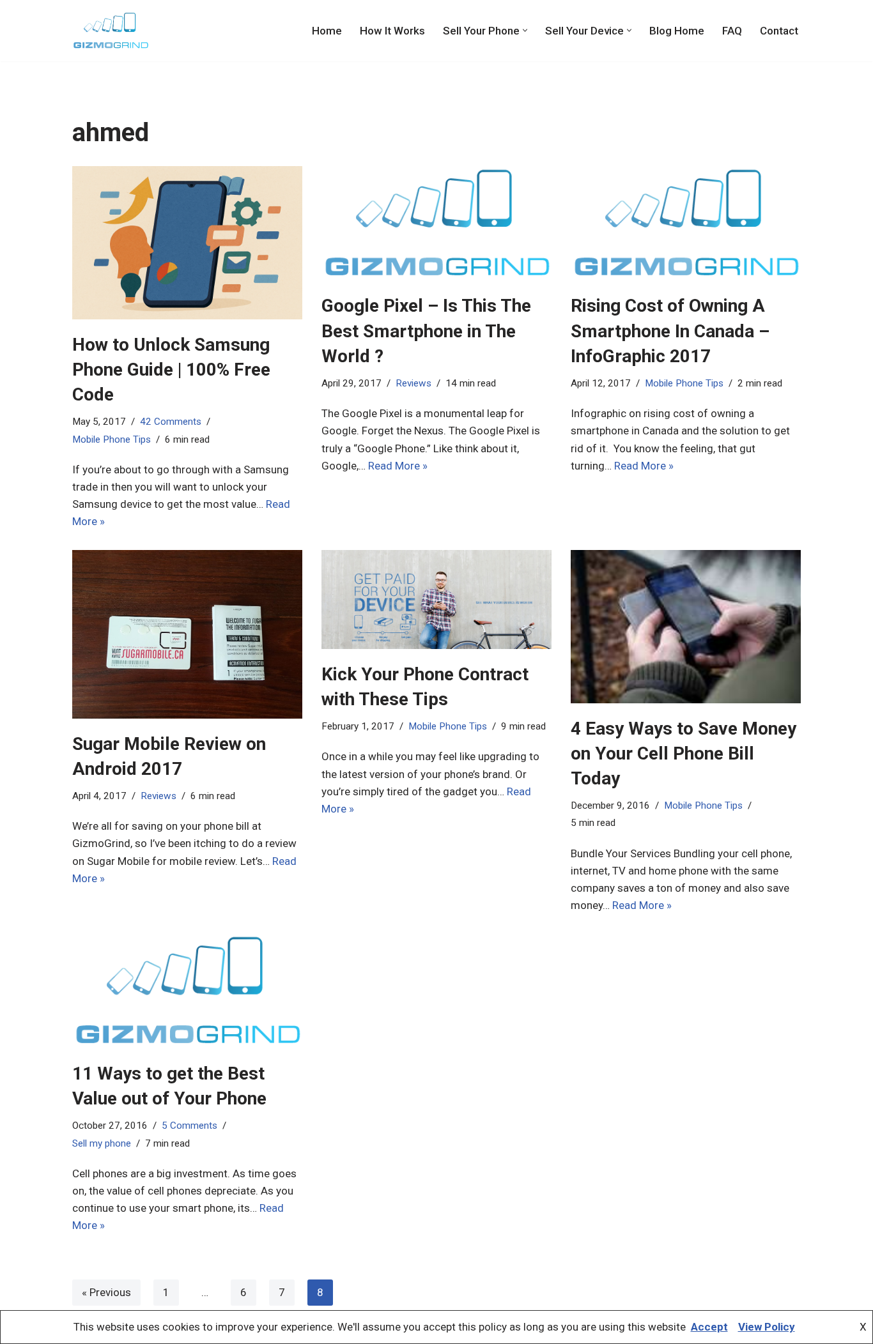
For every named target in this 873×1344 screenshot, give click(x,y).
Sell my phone (101, 1143)
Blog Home (676, 30)
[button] (525, 30)
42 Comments (170, 421)
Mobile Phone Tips (111, 439)
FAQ (732, 30)
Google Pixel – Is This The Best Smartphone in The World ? (426, 330)
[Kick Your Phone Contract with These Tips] (436, 599)
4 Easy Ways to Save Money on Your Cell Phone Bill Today (683, 753)
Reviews (413, 383)
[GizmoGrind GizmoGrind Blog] (110, 30)
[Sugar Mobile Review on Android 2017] (187, 634)
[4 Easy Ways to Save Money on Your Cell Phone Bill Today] (686, 626)
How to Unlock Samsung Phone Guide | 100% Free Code (171, 369)
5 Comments (189, 1125)
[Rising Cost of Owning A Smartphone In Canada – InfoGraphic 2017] (686, 223)
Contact (779, 30)
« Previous (106, 1292)
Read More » (398, 465)
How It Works (392, 30)
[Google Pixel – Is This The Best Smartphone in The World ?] (436, 223)
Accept (709, 1326)
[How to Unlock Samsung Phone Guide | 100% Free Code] (187, 242)
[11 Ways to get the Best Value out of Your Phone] (187, 990)
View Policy (766, 1326)
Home (327, 30)
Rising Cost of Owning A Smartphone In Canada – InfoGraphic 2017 (670, 330)
